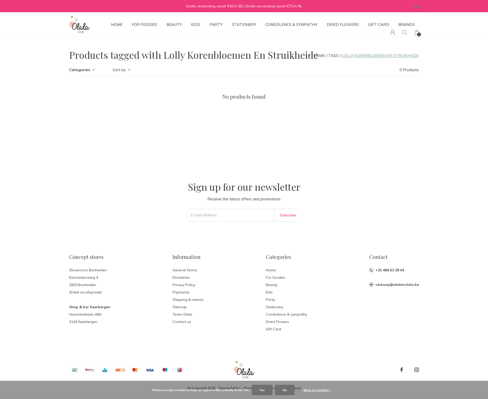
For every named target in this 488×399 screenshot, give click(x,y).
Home (117, 24)
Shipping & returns (188, 299)
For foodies (144, 24)
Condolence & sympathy (291, 24)
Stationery (244, 24)
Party (216, 24)
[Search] (404, 32)
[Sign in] (392, 32)
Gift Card (378, 24)
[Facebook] (401, 370)
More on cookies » (317, 390)
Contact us (182, 321)
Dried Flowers (343, 24)
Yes (262, 390)
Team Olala (182, 314)
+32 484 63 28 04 (389, 270)
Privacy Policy (184, 285)
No (285, 390)
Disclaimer (181, 277)
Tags (333, 55)
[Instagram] (416, 370)
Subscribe (288, 215)
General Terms (185, 270)
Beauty (174, 24)
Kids (195, 24)
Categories (79, 69)
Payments (181, 292)
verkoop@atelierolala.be (397, 284)
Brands (406, 24)
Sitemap (180, 307)
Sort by (119, 69)
